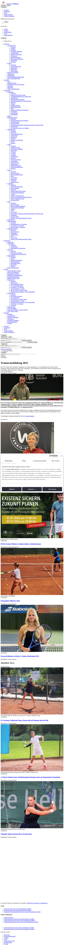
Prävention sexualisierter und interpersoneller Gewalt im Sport (27, 125)
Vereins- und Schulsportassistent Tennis (21, 197)
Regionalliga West (15, 263)
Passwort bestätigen (6, 342)
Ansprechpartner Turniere (14, 270)
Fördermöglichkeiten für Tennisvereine (21, 101)
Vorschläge (3, 357)
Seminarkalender (15, 261)
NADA (13, 141)
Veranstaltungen (8, 35)
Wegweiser (13, 132)
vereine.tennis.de (19, 920)
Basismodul (14, 150)
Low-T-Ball (14, 177)
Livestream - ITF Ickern (17, 304)
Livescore (13, 305)
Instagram (17, 910)
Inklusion (13, 102)
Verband (13, 48)
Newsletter (10, 86)
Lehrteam (13, 158)
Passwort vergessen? (6, 349)
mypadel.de (7, 11)
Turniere (6, 30)
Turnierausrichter (11, 221)
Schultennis (14, 179)
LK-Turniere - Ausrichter (17, 225)
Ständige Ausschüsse (16, 54)
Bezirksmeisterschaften (13, 276)
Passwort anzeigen (26, 340)
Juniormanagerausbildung (17, 192)
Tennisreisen (10, 74)
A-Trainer (13, 155)
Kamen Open (10, 280)
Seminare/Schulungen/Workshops (19, 110)
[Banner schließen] (61, 456)
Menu (8, 5)
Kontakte (6, 313)
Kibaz (12, 176)
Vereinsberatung (15, 122)
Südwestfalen (14, 71)
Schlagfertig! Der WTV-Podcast (15, 84)
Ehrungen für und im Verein (18, 95)
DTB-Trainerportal (16, 159)
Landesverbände (8, 14)
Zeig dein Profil (15, 123)
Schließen (3, 7)
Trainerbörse (14, 111)
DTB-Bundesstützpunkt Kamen (15, 77)
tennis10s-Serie (15, 182)
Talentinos (13, 180)
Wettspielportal (11, 255)
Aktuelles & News (15, 147)
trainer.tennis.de (19, 919)
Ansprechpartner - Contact (18, 289)
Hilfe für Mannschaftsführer (18, 206)
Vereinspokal (10, 243)
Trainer (9, 144)
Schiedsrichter (11, 219)
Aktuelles (6, 80)
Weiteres (13, 143)
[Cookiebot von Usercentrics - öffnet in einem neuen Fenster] (50, 456)
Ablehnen (11, 489)
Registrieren (4, 337)
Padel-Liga (10, 249)
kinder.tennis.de (19, 929)
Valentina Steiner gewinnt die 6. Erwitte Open (16, 834)
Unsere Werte (14, 135)
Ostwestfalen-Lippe (16, 66)
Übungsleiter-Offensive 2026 (10, 601)
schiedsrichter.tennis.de (21, 922)
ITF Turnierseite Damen (17, 286)
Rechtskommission (16, 57)
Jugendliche (10, 183)
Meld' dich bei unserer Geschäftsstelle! (37, 903)
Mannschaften (7, 32)
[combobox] (12, 354)
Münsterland (14, 68)
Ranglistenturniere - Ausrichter (19, 224)
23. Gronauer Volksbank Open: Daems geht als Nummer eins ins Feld (24, 720)
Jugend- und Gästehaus (17, 140)
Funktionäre (10, 92)
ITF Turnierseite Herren (17, 284)
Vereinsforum (14, 113)
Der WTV (6, 44)
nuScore (13, 266)
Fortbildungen (14, 156)
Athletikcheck (14, 98)
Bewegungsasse (15, 162)
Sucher (3, 356)
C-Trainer (13, 152)
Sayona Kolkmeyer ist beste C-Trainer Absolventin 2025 (20, 656)
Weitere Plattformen (9, 16)
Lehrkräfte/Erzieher (12, 228)
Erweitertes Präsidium (16, 51)
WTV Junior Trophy (12, 311)
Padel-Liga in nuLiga (16, 252)
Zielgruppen (7, 90)
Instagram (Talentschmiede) (22, 912)
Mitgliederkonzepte (16, 107)
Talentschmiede (11, 129)
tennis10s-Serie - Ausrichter (18, 227)
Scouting (13, 138)
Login (10, 337)
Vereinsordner (11, 75)
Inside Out (13, 189)
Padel (12, 108)
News (8, 81)
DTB (5, 13)
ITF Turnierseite (15, 298)
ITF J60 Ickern (11, 293)
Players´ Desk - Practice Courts (19, 290)
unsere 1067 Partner (13, 469)
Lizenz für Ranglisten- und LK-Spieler (17, 310)
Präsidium (13, 50)
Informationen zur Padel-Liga (18, 254)
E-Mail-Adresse (5, 338)
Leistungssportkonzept (16, 134)
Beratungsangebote (12, 117)
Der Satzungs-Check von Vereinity (20, 128)
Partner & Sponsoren (12, 72)
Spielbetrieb (7, 240)
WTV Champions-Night (13, 78)
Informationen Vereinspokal (18, 248)
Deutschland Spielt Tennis (17, 99)
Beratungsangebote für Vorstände (19, 120)
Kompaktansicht (5, 666)
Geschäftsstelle (14, 53)
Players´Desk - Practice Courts (19, 299)
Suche (6, 22)
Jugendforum (14, 114)
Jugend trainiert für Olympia (18, 191)
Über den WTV (11, 45)
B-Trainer (13, 153)
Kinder (9, 170)
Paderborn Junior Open (13, 278)
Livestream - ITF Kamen (17, 287)
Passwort (3, 340)
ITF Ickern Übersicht (16, 296)
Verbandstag (14, 60)
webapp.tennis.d (8, 917)
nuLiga (12, 258)
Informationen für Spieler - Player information (23, 292)
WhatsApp (10, 87)
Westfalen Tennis (11, 83)
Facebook (17, 909)
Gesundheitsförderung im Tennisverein (21, 96)
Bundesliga (14, 264)
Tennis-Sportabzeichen (17, 167)
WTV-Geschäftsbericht (13, 89)
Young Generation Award (17, 198)
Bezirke (9, 63)
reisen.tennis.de (19, 927)
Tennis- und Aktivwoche (17, 195)
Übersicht (13, 47)
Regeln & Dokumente (16, 260)
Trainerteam (14, 56)
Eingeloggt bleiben (8, 350)
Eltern (8, 201)
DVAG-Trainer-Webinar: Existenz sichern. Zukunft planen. (21, 544)
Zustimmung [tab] (8, 460)
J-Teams (13, 104)
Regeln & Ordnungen (13, 272)
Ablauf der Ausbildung (17, 149)
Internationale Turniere (13, 273)
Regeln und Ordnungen (17, 59)
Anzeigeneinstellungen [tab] (39, 460)
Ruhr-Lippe (14, 69)
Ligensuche (10, 242)
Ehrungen (13, 62)
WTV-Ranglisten (11, 308)
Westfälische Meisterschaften (14, 275)
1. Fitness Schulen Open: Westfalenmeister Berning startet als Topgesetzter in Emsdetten (30, 777)
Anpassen (31, 489)
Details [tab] (24, 460)
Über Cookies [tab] (56, 460)
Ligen (5, 33)
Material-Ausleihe (15, 105)
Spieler (6, 29)
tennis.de (6, 10)
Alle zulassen (52, 489)
